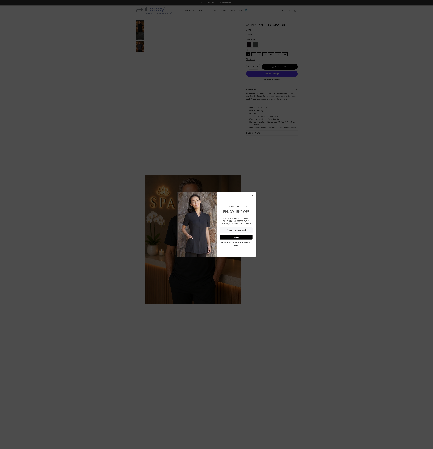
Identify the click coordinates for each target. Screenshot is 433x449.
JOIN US (236, 237)
